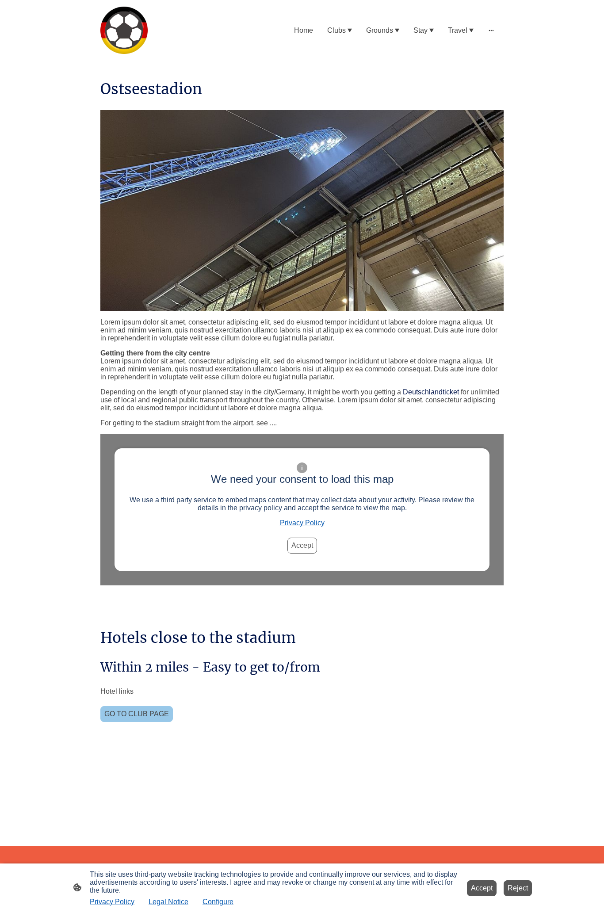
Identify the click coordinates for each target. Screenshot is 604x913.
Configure (218, 901)
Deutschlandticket (431, 392)
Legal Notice (168, 901)
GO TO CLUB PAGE (136, 714)
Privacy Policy (302, 523)
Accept (302, 545)
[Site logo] (124, 30)
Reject (518, 888)
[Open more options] (491, 30)
